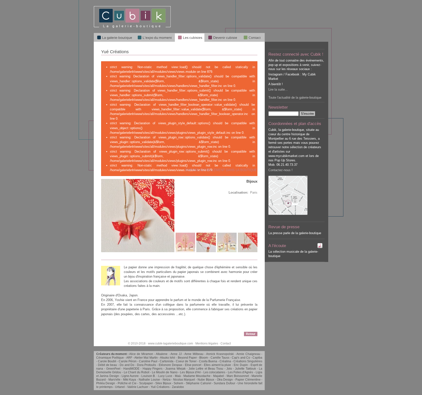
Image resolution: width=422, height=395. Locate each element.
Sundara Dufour (224, 383)
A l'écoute (277, 245)
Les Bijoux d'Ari (190, 372)
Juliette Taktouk (245, 368)
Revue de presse (283, 227)
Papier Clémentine (247, 379)
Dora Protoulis (146, 365)
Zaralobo (178, 386)
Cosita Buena (208, 361)
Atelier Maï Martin (146, 357)
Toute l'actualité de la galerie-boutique (294, 97)
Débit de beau (107, 365)
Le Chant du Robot (136, 372)
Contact (226, 343)
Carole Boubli (107, 361)
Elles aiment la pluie (217, 365)
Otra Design (225, 379)
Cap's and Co (241, 357)
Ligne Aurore (130, 375)
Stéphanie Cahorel (198, 383)
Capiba (257, 357)
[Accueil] (132, 27)
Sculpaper (146, 383)
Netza (166, 379)
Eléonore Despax (170, 365)
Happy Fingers (152, 368)
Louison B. (148, 375)
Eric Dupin (241, 365)
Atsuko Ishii (167, 357)
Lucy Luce (165, 375)
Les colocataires (214, 372)
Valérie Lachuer (137, 386)
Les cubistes (190, 37)
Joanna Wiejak (175, 368)
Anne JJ (175, 354)
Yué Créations (160, 386)
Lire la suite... (278, 89)
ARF (129, 357)
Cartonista (166, 361)
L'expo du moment (155, 37)
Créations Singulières (247, 361)
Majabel (218, 375)
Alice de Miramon (141, 354)
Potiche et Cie (127, 383)
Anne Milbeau (193, 354)
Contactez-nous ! (280, 170)
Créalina (225, 361)
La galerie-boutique (114, 37)
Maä (178, 375)
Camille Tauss (220, 357)
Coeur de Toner (186, 361)
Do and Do (127, 365)
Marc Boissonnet (238, 375)
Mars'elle (114, 379)
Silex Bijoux (163, 383)
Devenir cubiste (222, 37)
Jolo (229, 368)
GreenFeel (113, 368)
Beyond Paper (187, 357)
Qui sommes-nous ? (252, 37)
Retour (250, 334)
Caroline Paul (148, 361)
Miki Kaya (129, 379)
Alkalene (162, 354)
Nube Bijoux (206, 379)
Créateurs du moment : (112, 354)
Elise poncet (193, 365)
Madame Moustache (197, 375)
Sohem (178, 383)
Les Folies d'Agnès (240, 372)
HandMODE (131, 368)
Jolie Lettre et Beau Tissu (206, 368)
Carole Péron (128, 361)
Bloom (203, 357)
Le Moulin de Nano (165, 372)
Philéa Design (105, 383)
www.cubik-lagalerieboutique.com (170, 343)
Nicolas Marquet (184, 379)
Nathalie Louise (149, 379)
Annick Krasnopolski (219, 354)
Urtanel (120, 386)
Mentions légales (206, 343)
